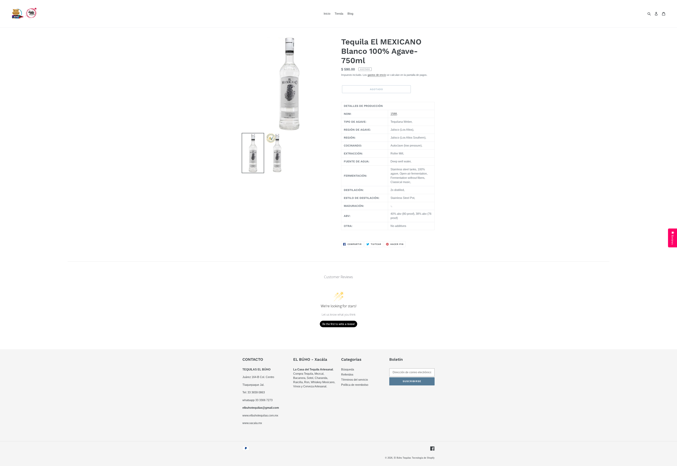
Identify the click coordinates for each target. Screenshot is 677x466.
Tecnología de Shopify (423, 457)
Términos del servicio (354, 379)
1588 (394, 113)
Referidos (347, 374)
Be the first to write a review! (338, 324)
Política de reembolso (354, 384)
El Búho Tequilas (403, 457)
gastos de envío (377, 74)
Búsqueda (347, 369)
